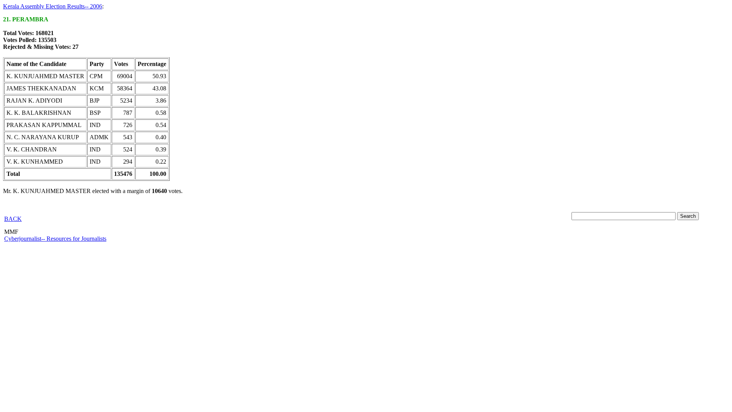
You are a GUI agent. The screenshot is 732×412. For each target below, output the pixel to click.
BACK (13, 219)
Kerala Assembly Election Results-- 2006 (52, 6)
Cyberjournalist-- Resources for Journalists (55, 238)
